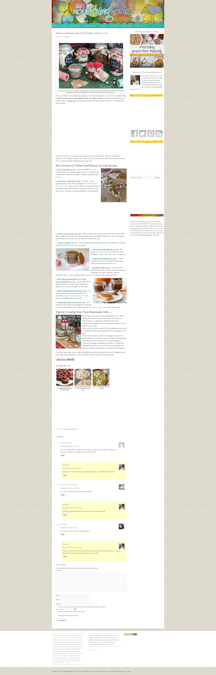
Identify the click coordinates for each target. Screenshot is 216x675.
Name (58, 595)
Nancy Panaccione (102, 671)
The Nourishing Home (108, 14)
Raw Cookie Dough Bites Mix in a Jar (105, 249)
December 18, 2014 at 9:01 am (71, 468)
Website (58, 604)
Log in (128, 671)
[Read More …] (137, 89)
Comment (59, 570)
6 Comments (66, 36)
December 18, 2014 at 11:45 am (70, 488)
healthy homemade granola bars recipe (75, 296)
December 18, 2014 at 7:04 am (69, 446)
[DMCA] (130, 635)
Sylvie (62, 524)
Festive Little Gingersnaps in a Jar (69, 234)
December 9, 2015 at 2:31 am (69, 528)
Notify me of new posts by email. (68, 615)
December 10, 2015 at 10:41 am (72, 547)
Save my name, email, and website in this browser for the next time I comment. (82, 607)
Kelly (64, 465)
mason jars (72, 101)
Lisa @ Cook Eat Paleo (67, 485)
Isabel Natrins (64, 443)
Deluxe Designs (121, 671)
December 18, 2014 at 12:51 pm (72, 508)
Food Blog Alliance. (64, 662)
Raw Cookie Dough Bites (104, 252)
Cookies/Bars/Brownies (71, 429)
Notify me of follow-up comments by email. (71, 611)
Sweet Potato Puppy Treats (97, 307)
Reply (62, 455)
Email (58, 599)
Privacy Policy (92, 650)
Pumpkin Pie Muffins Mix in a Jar (105, 258)
